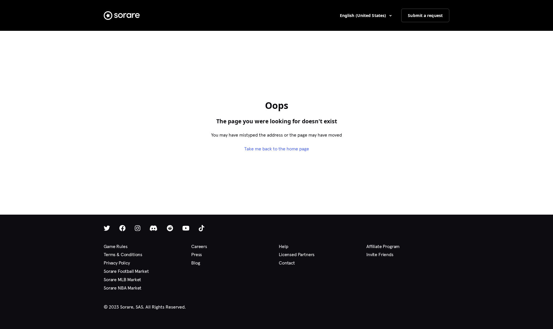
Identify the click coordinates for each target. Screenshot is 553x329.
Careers (199, 246)
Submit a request (425, 15)
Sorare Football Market (126, 271)
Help (283, 246)
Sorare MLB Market (122, 279)
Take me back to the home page (276, 148)
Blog (195, 263)
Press (196, 254)
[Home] (122, 15)
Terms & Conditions (123, 254)
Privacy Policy (117, 263)
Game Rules (115, 246)
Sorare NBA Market (122, 288)
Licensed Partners (297, 254)
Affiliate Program (382, 246)
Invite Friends (379, 254)
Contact (287, 263)
